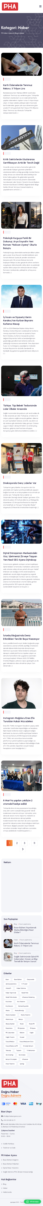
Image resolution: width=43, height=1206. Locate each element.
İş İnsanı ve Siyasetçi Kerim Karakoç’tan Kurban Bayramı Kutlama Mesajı (18, 320)
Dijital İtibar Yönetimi (10, 1168)
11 (34, 843)
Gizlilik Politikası (8, 1144)
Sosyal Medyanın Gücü (26, 1041)
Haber (16, 940)
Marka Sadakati (11, 1015)
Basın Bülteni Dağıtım (10, 1160)
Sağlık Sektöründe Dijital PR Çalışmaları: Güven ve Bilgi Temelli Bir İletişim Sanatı (26, 959)
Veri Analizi (22, 1055)
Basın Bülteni (18, 979)
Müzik (22, 1024)
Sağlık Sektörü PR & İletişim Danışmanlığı (18, 1172)
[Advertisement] (21, 888)
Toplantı (18, 1050)
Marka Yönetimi (25, 1015)
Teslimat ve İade (9, 1148)
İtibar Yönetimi (10, 1064)
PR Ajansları (21, 1028)
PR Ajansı (33, 1028)
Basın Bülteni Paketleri (11, 1164)
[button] (32, 1202)
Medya (20, 1019)
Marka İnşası (9, 1019)
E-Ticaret (24, 984)
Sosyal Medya (10, 1041)
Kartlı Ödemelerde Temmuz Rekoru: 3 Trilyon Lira (26, 944)
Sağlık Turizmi (10, 1037)
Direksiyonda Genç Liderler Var (19, 483)
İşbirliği (22, 1064)
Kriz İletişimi (9, 1006)
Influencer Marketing (28, 997)
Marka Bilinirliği (19, 1010)
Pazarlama (9, 1028)
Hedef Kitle (25, 993)
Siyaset (22, 1037)
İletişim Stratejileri (11, 1059)
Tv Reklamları (31, 1050)
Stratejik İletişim (28, 1046)
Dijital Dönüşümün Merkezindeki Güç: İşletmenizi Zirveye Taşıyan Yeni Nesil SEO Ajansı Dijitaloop (20, 556)
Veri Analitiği (9, 1055)
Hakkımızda (7, 1192)
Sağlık (32, 1032)
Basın (7, 979)
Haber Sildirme (21, 988)
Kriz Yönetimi (21, 1001)
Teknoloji (8, 1050)
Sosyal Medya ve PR (12, 1046)
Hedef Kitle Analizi (11, 997)
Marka (8, 1010)
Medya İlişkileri (10, 1024)
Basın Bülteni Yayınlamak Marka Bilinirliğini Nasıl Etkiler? (25, 930)
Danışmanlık (30, 979)
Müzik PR (31, 1024)
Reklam (22, 1032)
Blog (15, 924)
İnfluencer (25, 1059)
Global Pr (8, 988)
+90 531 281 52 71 (9, 1120)
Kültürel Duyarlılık (23, 1006)
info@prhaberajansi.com (12, 1116)
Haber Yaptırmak (11, 993)
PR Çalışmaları (10, 1032)
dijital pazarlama (11, 984)
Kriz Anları (9, 1001)
